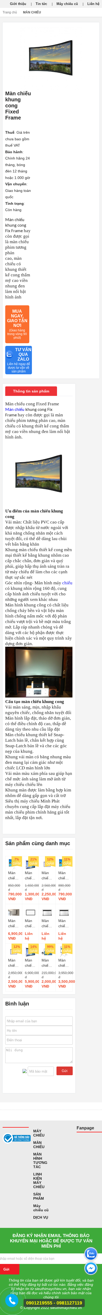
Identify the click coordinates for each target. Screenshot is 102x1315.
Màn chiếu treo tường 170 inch (13, 963)
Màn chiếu (14, 409)
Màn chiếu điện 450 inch (46, 963)
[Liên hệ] (12, 1302)
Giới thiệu (18, 4)
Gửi (64, 1071)
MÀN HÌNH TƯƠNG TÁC (40, 1160)
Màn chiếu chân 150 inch (62, 963)
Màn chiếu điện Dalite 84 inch (29, 876)
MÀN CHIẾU (32, 12)
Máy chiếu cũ (67, 4)
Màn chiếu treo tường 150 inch (47, 876)
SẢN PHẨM (38, 1196)
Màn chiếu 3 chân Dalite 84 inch (13, 876)
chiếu (67, 582)
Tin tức (41, 4)
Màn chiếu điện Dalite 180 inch (29, 963)
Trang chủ (10, 12)
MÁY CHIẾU (38, 1133)
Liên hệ (93, 4)
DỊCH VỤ (40, 1217)
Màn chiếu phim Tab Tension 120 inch (47, 924)
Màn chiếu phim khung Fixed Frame (30, 924)
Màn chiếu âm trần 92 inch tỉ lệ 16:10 (13, 924)
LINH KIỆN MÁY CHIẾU (38, 1180)
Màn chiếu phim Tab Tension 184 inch (64, 924)
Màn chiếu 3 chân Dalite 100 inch (64, 876)
